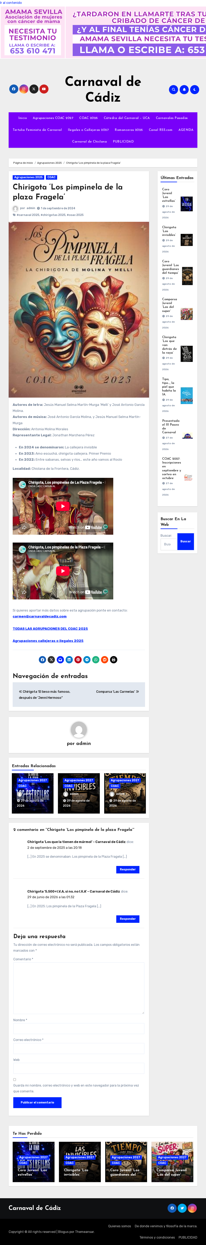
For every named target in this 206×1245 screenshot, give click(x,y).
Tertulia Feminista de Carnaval (37, 130)
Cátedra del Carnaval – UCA (127, 118)
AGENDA (185, 130)
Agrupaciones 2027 (33, 780)
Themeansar (84, 1232)
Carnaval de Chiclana (89, 141)
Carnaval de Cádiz (35, 1208)
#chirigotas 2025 (53, 215)
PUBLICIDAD (123, 141)
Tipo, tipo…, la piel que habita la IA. (169, 387)
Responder (128, 869)
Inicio (22, 118)
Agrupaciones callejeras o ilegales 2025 (48, 641)
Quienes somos (119, 1226)
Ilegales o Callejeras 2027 (88, 130)
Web (16, 1060)
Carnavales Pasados (172, 118)
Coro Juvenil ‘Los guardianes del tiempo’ (124, 1175)
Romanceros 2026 (129, 130)
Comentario (23, 959)
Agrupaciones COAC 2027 (53, 118)
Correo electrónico (28, 1040)
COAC (51, 177)
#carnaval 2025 (28, 215)
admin (31, 208)
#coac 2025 (75, 215)
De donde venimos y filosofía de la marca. (166, 1226)
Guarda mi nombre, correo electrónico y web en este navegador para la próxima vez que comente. (76, 1088)
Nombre (20, 1020)
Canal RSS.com (161, 130)
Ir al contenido (11, 3)
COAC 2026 (88, 118)
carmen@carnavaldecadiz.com (40, 616)
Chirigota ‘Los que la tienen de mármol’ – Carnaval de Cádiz (76, 842)
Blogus (63, 1232)
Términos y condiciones (157, 1237)
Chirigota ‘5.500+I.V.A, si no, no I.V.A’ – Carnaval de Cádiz (73, 891)
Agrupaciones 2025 (28, 177)
